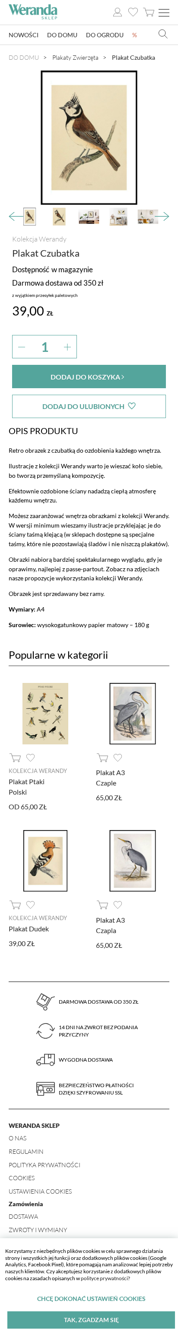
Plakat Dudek (29, 928)
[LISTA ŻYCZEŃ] (133, 12)
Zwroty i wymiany (38, 1229)
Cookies (22, 1177)
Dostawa (23, 1216)
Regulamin (26, 1151)
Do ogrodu (105, 35)
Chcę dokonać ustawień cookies (91, 1298)
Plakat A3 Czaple (110, 777)
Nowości (23, 35)
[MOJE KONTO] (117, 12)
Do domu (62, 35)
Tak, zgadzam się (91, 1319)
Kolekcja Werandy (39, 239)
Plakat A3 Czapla (110, 925)
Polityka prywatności (44, 1165)
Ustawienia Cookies (40, 1191)
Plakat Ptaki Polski (26, 786)
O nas (17, 1138)
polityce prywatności (104, 1278)
